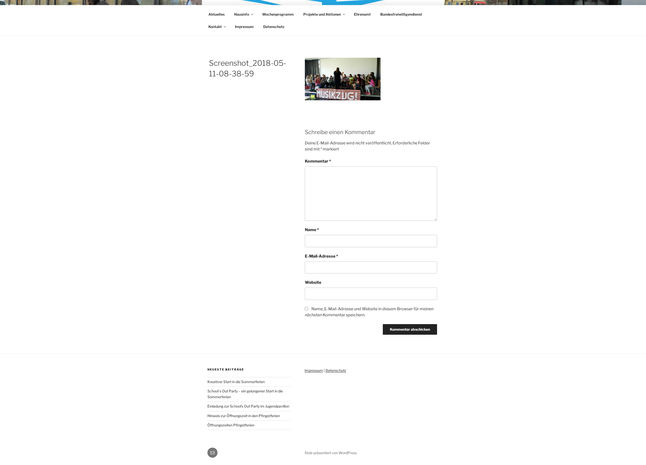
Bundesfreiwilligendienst (401, 14)
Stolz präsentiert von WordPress (331, 453)
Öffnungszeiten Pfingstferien (230, 425)
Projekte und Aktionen (322, 14)
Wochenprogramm (278, 14)
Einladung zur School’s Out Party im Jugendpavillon (248, 406)
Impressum (244, 26)
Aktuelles (216, 14)
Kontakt (215, 26)
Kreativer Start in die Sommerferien (236, 382)
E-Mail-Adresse (321, 256)
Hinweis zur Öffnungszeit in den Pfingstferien (243, 416)
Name (312, 229)
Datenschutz (273, 26)
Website (313, 282)
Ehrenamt (362, 14)
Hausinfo (241, 14)
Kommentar (318, 161)
